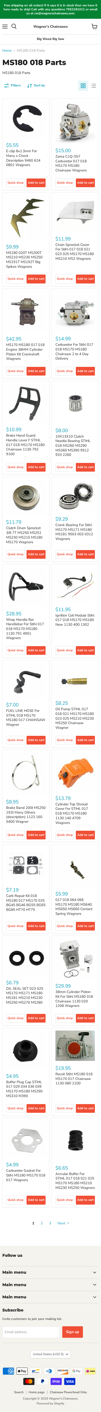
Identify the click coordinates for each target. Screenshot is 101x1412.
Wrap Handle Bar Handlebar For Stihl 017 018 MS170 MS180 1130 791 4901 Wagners (25, 628)
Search (18, 1392)
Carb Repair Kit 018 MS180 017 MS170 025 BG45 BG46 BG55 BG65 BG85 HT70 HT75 (26, 902)
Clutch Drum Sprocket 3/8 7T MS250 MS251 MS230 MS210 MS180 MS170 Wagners (24, 535)
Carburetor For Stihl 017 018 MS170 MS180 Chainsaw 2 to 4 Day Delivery (74, 351)
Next (62, 1223)
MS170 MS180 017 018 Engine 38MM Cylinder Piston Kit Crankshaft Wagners (25, 351)
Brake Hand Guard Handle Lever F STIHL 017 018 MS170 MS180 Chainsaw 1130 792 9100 (25, 444)
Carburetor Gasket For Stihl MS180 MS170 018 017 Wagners (25, 1175)
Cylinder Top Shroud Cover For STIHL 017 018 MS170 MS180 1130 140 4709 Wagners (71, 813)
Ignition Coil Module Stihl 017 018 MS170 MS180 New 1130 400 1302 (74, 620)
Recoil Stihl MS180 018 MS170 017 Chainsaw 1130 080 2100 (74, 1079)
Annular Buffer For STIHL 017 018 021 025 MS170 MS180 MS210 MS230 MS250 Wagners (75, 1180)
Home (7, 51)
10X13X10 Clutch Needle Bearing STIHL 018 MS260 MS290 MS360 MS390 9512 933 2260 (72, 445)
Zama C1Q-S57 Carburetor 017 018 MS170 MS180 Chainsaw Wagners (71, 163)
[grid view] (83, 86)
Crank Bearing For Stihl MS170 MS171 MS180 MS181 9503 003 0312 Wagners (74, 532)
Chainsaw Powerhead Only (68, 1392)
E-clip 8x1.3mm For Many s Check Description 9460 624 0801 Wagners (23, 158)
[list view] (93, 86)
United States (48, 1354)
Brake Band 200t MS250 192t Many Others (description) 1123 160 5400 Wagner (26, 814)
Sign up (72, 1331)
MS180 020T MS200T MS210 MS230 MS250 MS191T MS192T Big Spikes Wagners (24, 259)
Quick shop (15, 183)
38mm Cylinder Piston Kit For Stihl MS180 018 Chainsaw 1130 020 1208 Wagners (74, 998)
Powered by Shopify (50, 1403)
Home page (37, 1392)
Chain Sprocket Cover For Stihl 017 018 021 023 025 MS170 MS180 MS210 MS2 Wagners (74, 251)
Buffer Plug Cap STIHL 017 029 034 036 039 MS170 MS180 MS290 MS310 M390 (24, 1089)
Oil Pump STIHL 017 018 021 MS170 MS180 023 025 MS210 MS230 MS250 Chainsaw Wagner (74, 718)
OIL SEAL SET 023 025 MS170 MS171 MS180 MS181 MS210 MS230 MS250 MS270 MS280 (24, 995)
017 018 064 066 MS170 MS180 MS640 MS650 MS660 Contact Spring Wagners (73, 906)
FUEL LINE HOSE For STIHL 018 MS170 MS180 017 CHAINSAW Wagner (25, 717)
